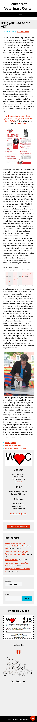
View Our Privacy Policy (18, 514)
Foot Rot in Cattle (11, 560)
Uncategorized (10, 443)
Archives (8, 581)
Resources (22, 123)
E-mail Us (18, 482)
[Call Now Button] (32, 718)
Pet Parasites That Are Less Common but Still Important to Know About (18, 545)
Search (7, 595)
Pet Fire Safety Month (13, 446)
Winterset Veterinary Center (18, 6)
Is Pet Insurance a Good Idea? (15, 449)
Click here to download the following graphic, (18, 118)
